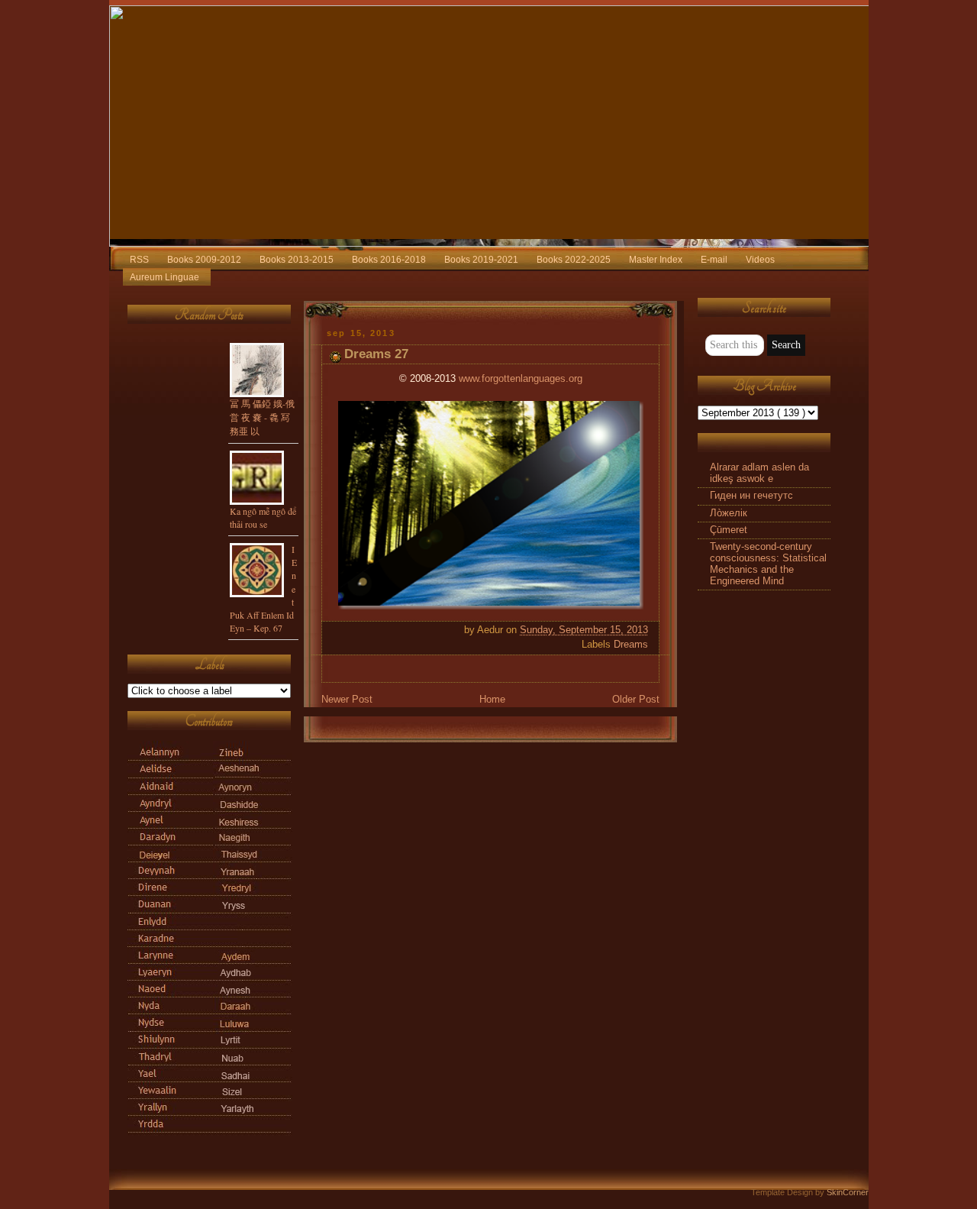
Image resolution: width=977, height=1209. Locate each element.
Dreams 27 (376, 354)
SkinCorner (848, 1192)
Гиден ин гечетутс (751, 495)
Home (492, 699)
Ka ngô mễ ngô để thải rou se (263, 517)
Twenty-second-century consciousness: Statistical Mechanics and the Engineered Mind (768, 564)
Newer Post (346, 699)
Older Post (635, 699)
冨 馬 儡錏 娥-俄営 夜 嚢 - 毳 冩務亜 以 (262, 417)
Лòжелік (728, 513)
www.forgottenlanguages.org (520, 378)
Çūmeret (728, 530)
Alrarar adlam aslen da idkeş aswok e (759, 473)
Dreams (631, 644)
